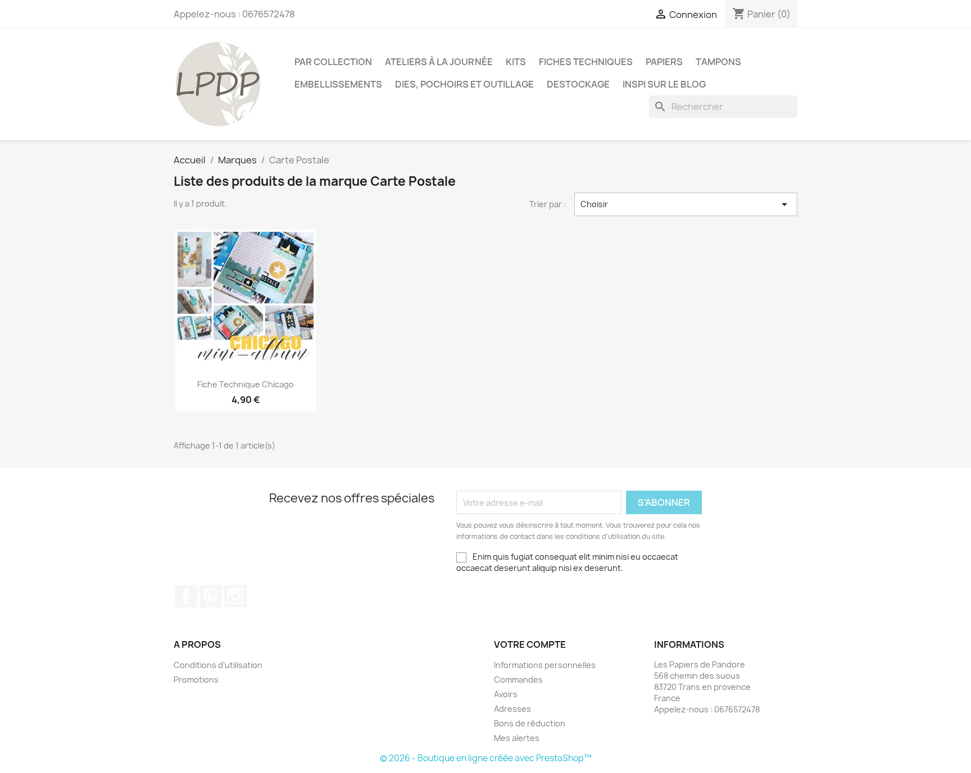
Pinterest (210, 596)
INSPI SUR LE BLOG (664, 84)
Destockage (578, 84)
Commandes (518, 679)
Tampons (718, 62)
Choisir (686, 204)
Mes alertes (516, 738)
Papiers (664, 62)
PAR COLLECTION (333, 62)
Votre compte (530, 644)
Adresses (512, 708)
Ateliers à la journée (439, 62)
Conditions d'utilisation (218, 665)
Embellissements (338, 84)
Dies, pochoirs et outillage (464, 84)
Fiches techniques (586, 62)
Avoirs (506, 694)
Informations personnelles (545, 665)
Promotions (196, 679)
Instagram (235, 596)
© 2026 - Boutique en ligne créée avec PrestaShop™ (486, 758)
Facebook (186, 596)
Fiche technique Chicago (245, 384)
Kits (516, 62)
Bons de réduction (529, 723)
